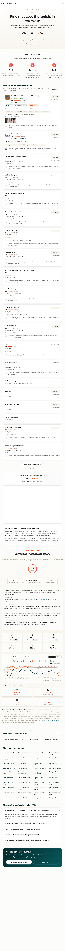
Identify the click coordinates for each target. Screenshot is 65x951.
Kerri (6, 344)
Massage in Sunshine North (54, 793)
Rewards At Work (10, 252)
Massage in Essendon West (39, 793)
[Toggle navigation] (63, 3)
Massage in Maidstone (9, 768)
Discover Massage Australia (20, 134)
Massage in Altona (38, 798)
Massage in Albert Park (55, 787)
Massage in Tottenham (55, 758)
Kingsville (32, 599)
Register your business (32, 44)
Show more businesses (31, 464)
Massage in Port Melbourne (22, 764)
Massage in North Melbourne (38, 778)
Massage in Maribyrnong (37, 772)
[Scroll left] (56, 733)
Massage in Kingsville (8, 752)
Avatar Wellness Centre (12, 417)
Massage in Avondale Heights (39, 783)
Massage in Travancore (24, 782)
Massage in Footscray (24, 758)
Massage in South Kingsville (53, 753)
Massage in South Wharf (8, 783)
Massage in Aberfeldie (9, 787)
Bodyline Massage (11, 381)
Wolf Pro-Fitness (10, 326)
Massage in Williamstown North (54, 764)
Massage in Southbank (24, 792)
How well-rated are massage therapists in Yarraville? (22, 835)
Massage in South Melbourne (38, 788)
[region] (32, 505)
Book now (55, 96)
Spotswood (43, 599)
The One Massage (11, 362)
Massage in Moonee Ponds (23, 788)
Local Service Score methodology (49, 720)
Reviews (52, 656)
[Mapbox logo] (7, 522)
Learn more (46, 862)
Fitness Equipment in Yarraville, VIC (14, 739)
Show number (56, 99)
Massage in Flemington (55, 768)
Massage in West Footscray (7, 758)
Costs (58, 656)
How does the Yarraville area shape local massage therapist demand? (28, 840)
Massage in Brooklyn (8, 763)
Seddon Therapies (11, 175)
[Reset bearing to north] (59, 492)
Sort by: (49, 89)
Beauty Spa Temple (11, 230)
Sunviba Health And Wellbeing (15, 212)
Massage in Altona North (8, 772)
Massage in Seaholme (55, 777)
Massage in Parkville (8, 792)
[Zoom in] (59, 487)
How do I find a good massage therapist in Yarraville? (22, 829)
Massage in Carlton (54, 798)
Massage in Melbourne (24, 798)
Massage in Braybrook (24, 768)
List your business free (20, 862)
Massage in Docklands (55, 772)
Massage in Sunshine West (54, 783)
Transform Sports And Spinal (14, 446)
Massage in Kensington (40, 768)
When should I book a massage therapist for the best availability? (27, 823)
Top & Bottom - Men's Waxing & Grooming (25, 96)
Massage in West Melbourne (38, 764)
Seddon (54, 599)
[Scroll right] (60, 733)
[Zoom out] (59, 490)
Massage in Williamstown (22, 772)
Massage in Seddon (39, 752)
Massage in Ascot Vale (24, 777)
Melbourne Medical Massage (14, 193)
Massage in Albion (8, 798)
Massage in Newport (39, 758)
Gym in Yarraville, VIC (34, 739)
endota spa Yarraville (12, 404)
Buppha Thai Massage (12, 307)
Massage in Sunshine (8, 777)
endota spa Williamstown (13, 427)
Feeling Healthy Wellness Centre (15, 156)
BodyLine (8, 391)
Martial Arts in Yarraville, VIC (52, 739)
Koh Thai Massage (11, 289)
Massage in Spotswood (24, 752)
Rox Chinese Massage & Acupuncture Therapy (20, 270)
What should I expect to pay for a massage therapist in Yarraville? (27, 810)
